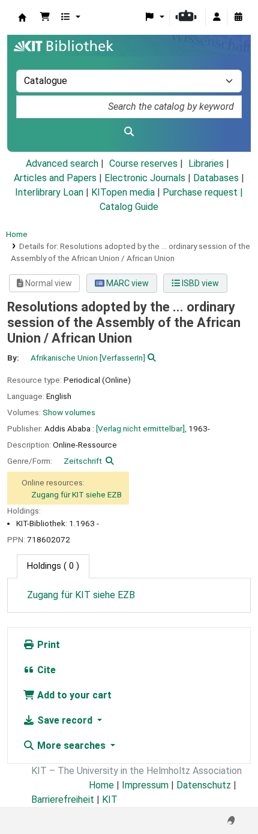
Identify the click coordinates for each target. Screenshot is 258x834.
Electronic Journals (144, 178)
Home (17, 234)
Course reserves (143, 163)
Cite (45, 670)
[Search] (129, 132)
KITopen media (123, 192)
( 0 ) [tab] (53, 566)
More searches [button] (71, 745)
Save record (65, 720)
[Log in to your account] (216, 17)
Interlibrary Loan (49, 192)
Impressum (145, 785)
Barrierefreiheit (62, 799)
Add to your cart (73, 695)
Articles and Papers (55, 178)
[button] (45, 17)
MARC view (126, 283)
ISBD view (199, 283)
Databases (216, 178)
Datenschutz (203, 785)
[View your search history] (238, 17)
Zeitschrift (83, 461)
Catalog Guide (129, 206)
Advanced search (62, 163)
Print (47, 644)
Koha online (22, 17)
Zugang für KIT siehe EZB (76, 494)
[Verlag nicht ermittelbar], (141, 428)
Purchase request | (203, 192)
